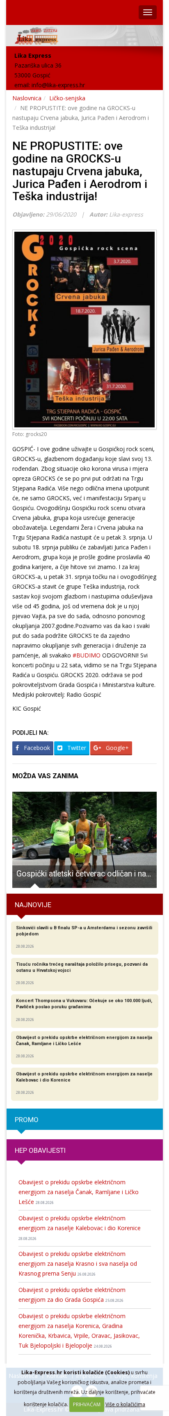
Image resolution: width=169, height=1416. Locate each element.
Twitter (76, 748)
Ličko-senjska (67, 98)
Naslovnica (26, 98)
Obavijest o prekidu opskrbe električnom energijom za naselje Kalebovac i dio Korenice (79, 1227)
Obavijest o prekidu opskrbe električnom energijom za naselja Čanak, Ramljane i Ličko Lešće (78, 1192)
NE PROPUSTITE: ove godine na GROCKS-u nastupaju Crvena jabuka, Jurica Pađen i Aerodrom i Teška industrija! (79, 171)
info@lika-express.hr (58, 85)
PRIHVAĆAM (86, 1404)
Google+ (116, 748)
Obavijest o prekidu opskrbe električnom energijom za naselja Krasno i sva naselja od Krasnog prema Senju (77, 1263)
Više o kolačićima (125, 1404)
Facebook (36, 748)
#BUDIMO (86, 655)
